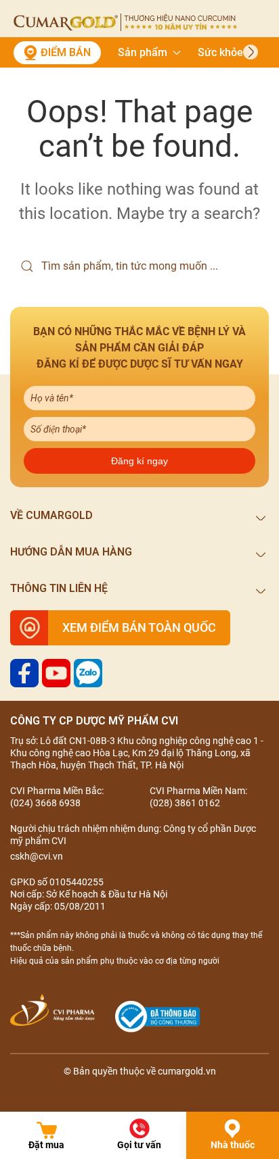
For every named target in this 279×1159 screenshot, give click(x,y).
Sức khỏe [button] (220, 52)
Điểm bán (66, 52)
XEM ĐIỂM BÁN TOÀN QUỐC (139, 627)
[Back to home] (125, 22)
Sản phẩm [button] (142, 52)
